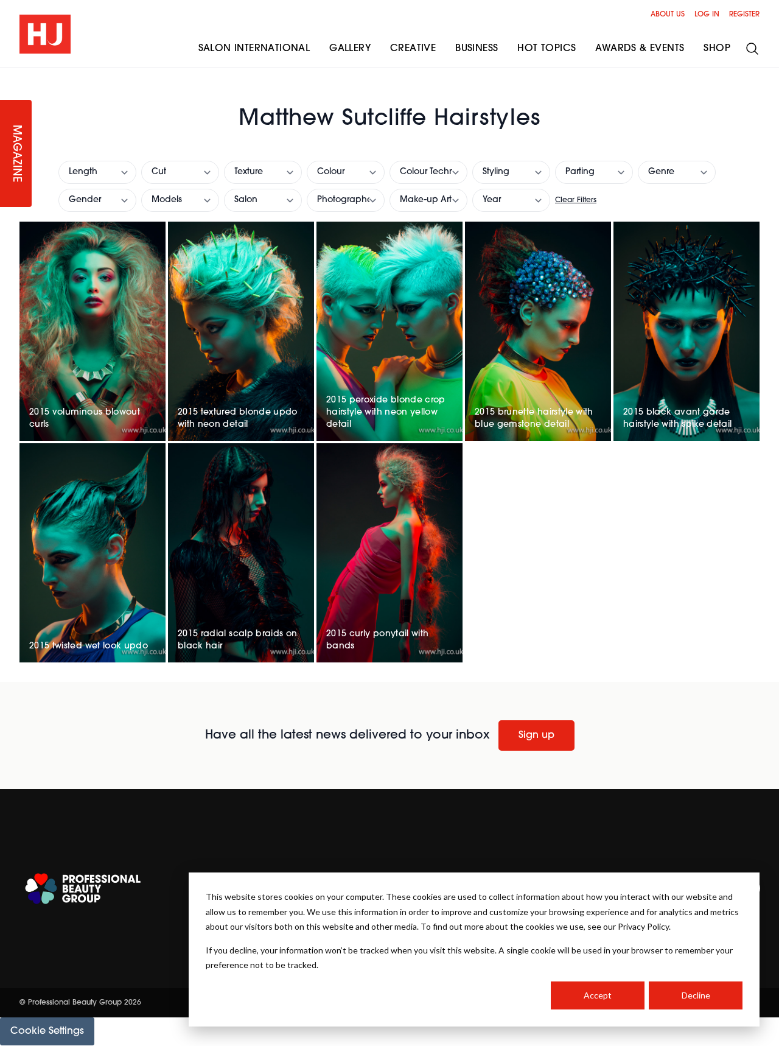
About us (668, 14)
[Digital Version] (9, 75)
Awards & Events (639, 49)
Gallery (350, 49)
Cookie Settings (47, 1031)
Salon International (254, 49)
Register (744, 14)
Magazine (15, 154)
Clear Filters (575, 200)
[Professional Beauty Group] (82, 888)
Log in (706, 14)
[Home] (45, 34)
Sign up (536, 735)
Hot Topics (546, 49)
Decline (696, 995)
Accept (598, 995)
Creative (413, 49)
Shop (717, 49)
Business (476, 49)
